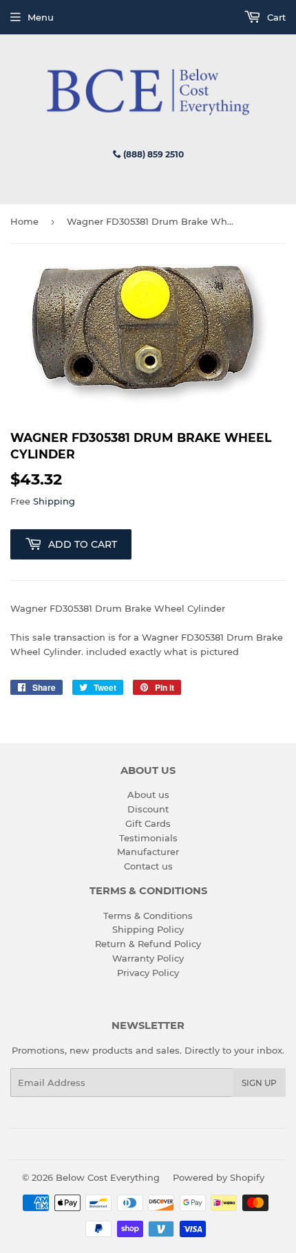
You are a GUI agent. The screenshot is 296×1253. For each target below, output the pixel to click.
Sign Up (259, 1083)
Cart (275, 17)
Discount (148, 808)
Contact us (148, 866)
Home (24, 221)
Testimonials (148, 837)
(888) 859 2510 (152, 154)
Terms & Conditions (148, 915)
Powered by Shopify (218, 1177)
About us (148, 794)
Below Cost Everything (108, 1177)
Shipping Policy (148, 929)
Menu (41, 17)
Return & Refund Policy (148, 943)
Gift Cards (148, 823)
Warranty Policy (148, 958)
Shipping (54, 501)
